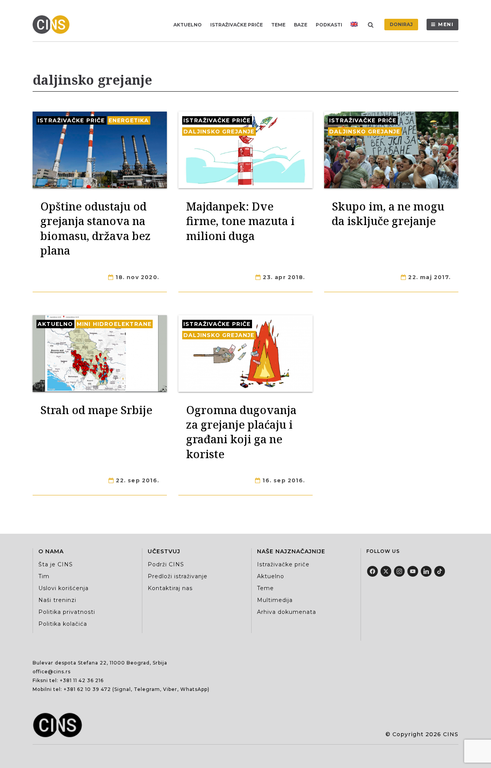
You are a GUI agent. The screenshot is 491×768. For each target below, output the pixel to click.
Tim (43, 576)
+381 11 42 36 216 (82, 680)
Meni (446, 24)
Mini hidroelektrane (114, 324)
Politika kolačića (62, 623)
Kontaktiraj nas (170, 588)
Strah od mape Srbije (96, 409)
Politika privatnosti (66, 611)
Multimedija (275, 600)
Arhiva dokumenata (286, 611)
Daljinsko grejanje (219, 131)
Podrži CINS (166, 564)
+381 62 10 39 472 (87, 689)
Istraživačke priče (236, 25)
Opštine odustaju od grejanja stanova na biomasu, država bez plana (95, 228)
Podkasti (329, 25)
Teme (278, 25)
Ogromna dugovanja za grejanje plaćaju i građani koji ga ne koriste (241, 431)
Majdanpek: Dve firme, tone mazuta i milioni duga (240, 221)
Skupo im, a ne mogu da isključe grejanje (388, 213)
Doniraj (401, 24)
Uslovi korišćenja (63, 588)
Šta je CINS (55, 564)
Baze (300, 25)
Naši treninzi (57, 600)
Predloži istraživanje (178, 576)
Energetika (129, 120)
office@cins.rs (52, 671)
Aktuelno (187, 25)
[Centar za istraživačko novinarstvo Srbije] (53, 24)
